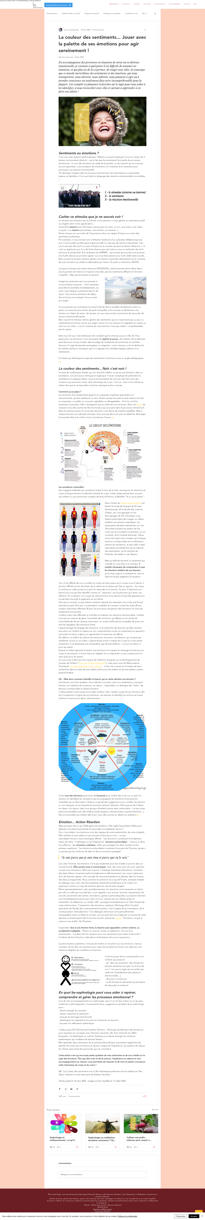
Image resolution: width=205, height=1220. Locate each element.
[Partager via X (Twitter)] (65, 1089)
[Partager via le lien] (77, 1089)
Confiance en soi (131, 13)
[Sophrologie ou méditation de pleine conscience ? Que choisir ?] (102, 1123)
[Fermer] (202, 1216)
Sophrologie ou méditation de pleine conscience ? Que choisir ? (101, 1139)
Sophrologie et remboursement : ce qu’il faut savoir (62, 1139)
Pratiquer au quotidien (112, 13)
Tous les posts (52, 13)
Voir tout (155, 1109)
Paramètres (180, 1216)
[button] (155, 13)
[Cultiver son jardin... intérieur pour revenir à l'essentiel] (141, 1123)
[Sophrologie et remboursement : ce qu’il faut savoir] (64, 1123)
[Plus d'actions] (145, 29)
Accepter (194, 1216)
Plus (143, 13)
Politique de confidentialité (127, 1216)
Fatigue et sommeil (91, 13)
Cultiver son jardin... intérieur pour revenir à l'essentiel (138, 1139)
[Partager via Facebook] (60, 1089)
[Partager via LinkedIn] (71, 1089)
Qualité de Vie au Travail (71, 13)
